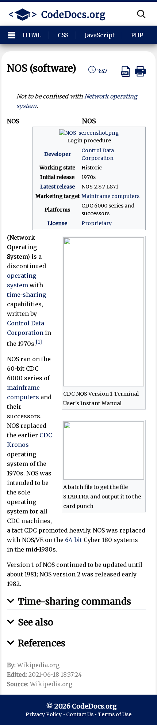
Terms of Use (114, 714)
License (57, 223)
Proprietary (96, 223)
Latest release (57, 186)
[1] (39, 342)
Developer (57, 154)
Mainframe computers (110, 196)
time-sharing (26, 294)
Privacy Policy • (46, 714)
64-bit (73, 539)
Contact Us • (82, 714)
